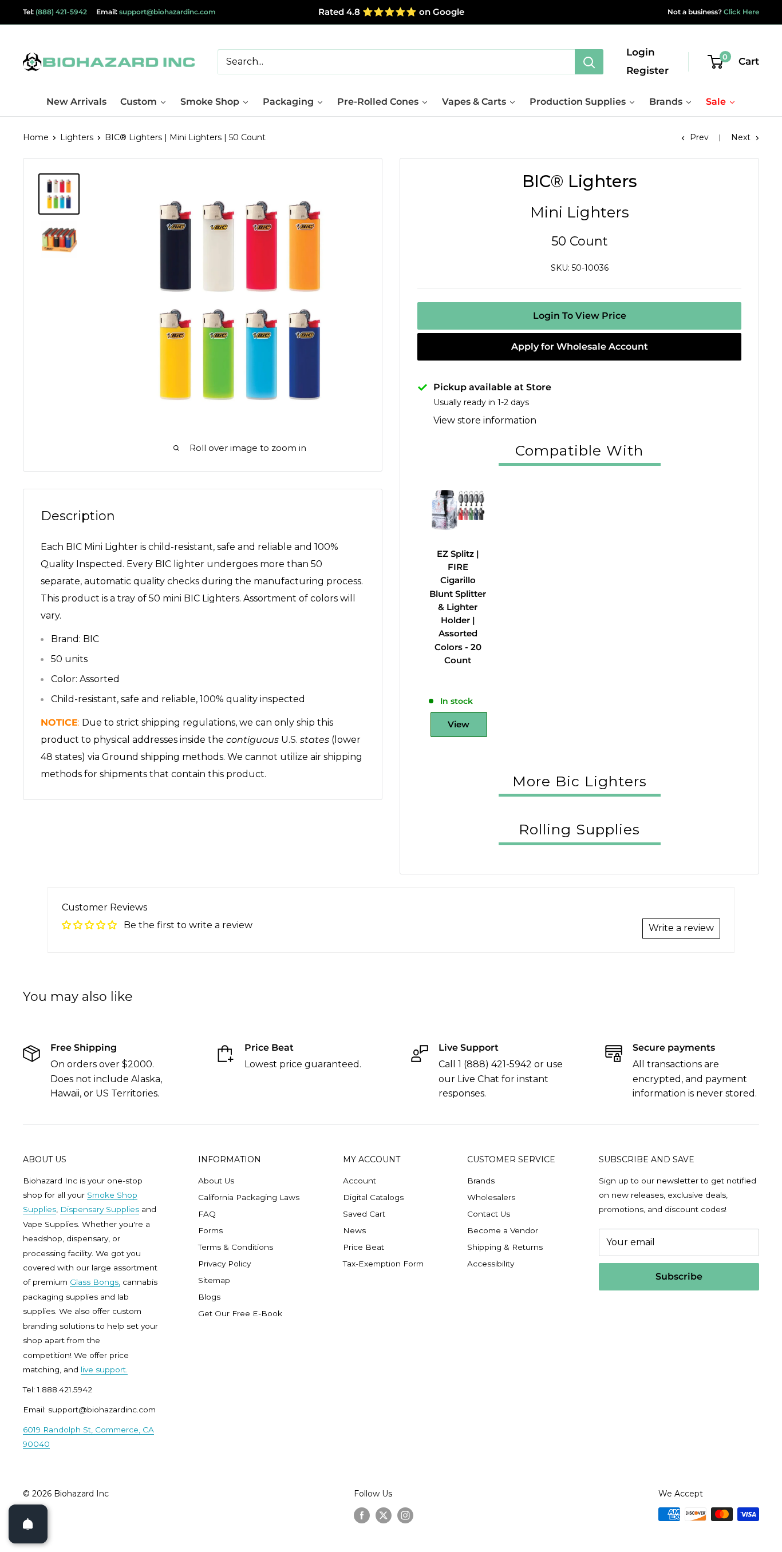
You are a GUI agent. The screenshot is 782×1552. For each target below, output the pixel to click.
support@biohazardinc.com (167, 11)
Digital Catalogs (373, 1197)
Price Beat (363, 1247)
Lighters (76, 137)
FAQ (207, 1213)
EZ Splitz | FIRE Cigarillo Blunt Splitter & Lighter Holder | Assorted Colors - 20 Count (457, 607)
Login (640, 52)
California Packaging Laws (248, 1197)
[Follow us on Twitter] (384, 1515)
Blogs (209, 1296)
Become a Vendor (502, 1230)
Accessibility (490, 1263)
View (458, 724)
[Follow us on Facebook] (362, 1515)
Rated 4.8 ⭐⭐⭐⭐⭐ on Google (391, 11)
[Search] (589, 61)
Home (36, 137)
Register (647, 70)
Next (741, 137)
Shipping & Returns (505, 1247)
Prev (699, 137)
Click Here (740, 11)
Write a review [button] (681, 928)
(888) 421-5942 (61, 11)
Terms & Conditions (235, 1247)
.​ (127, 1369)
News (354, 1230)
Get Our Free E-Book (240, 1313)
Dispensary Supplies (99, 1209)
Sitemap (214, 1280)
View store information (484, 420)
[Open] (28, 1524)
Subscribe (678, 1276)
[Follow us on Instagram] (405, 1515)
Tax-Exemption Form (383, 1263)
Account (359, 1180)
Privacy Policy (224, 1263)
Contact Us (488, 1213)
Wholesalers (491, 1197)
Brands (481, 1180)
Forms (210, 1230)
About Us (216, 1180)
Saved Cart (364, 1213)
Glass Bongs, (95, 1281)
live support (103, 1369)
